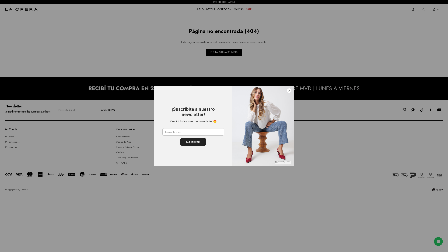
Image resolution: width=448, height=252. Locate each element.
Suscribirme (193, 142)
